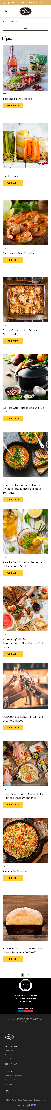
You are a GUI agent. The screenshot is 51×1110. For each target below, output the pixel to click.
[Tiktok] (9, 3)
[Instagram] (4, 3)
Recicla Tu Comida (15, 871)
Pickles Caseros (13, 176)
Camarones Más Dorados (19, 253)
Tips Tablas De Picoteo (17, 98)
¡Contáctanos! (10, 1084)
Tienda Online (10, 1055)
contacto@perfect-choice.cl (34, 3)
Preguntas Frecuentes (13, 1076)
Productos (9, 1051)
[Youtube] (13, 3)
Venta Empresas (11, 1059)
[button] (25, 28)
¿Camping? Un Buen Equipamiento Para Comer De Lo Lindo (24, 643)
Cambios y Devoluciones (14, 1080)
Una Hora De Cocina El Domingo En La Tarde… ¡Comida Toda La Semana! (23, 489)
